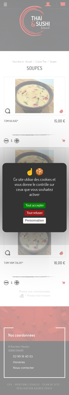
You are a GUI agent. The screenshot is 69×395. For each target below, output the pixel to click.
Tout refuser (35, 213)
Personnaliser (34, 220)
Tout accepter (34, 205)
